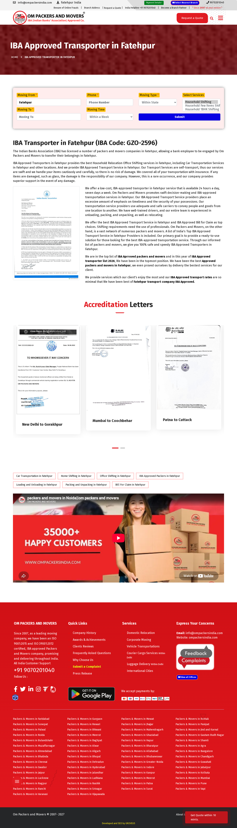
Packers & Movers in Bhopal (84, 756)
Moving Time (96, 109)
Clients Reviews (83, 646)
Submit (180, 117)
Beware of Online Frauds (66, 7)
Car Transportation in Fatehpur (34, 476)
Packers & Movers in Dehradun (85, 761)
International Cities (140, 671)
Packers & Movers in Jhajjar (137, 724)
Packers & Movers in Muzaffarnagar (34, 745)
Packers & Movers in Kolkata (193, 772)
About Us (181, 814)
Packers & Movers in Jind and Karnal (197, 729)
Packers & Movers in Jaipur (29, 772)
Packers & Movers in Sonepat (30, 724)
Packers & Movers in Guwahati (193, 761)
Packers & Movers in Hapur (137, 740)
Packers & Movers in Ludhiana (85, 778)
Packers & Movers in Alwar (83, 745)
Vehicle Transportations (143, 646)
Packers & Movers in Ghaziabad (139, 735)
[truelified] (46, 690)
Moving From (27, 95)
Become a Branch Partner (173, 7)
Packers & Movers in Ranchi (29, 788)
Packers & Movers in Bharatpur (139, 745)
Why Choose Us (83, 660)
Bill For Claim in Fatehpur (130, 484)
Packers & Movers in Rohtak (192, 718)
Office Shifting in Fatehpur (115, 476)
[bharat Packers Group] (54, 690)
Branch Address (92, 7)
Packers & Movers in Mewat (137, 718)
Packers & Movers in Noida (29, 735)
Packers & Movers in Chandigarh (195, 756)
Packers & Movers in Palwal (29, 729)
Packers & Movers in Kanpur (138, 772)
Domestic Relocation (141, 633)
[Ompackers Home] (49, 17)
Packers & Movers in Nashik (83, 783)
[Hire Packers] (16, 698)
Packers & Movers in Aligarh (84, 751)
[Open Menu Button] (220, 18)
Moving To (25, 109)
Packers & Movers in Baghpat (84, 740)
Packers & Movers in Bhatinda (30, 756)
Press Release (82, 673)
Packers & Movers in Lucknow (30, 778)
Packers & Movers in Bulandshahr (33, 740)
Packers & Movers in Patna (137, 783)
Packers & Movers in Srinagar (84, 788)
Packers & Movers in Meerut (84, 735)
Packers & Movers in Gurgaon (84, 718)
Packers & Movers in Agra (191, 745)
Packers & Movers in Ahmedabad (32, 751)
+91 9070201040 (34, 670)
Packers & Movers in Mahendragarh (142, 729)
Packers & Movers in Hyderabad (86, 767)
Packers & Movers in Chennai (30, 761)
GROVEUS (130, 823)
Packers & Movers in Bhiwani (84, 729)
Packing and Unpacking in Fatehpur (86, 484)
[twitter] (23, 690)
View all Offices (188, 677)
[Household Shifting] (201, 102)
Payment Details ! (154, 2)
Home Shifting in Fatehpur (76, 476)
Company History (84, 633)
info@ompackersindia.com (204, 633)
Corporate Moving (139, 639)
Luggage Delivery (145, 664)
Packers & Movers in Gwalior (30, 767)
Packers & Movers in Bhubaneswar (141, 756)
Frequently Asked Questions (92, 653)
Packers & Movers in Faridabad (31, 718)
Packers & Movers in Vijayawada (86, 794)
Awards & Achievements (89, 639)
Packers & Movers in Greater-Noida (142, 761)
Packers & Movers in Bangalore (194, 751)
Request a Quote (112, 8)
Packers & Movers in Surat (137, 788)
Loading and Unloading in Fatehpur (36, 484)
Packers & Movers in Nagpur (30, 783)
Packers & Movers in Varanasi (30, 794)
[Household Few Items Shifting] (201, 106)
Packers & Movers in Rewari (83, 724)
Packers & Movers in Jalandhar (85, 772)
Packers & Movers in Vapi (190, 788)
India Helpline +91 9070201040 (140, 7)
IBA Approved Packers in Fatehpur (159, 476)
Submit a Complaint (87, 666)
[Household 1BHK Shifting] (201, 109)
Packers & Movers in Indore (137, 767)
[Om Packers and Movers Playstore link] (91, 693)
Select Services (193, 95)
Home (14, 57)
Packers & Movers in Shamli (192, 740)
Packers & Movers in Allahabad (139, 751)
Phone (92, 95)
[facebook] (15, 690)
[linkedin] (30, 690)
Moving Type (149, 95)
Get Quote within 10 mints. (203, 817)
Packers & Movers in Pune (191, 783)
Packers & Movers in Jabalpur (193, 767)
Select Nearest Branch (186, 2)
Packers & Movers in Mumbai (193, 778)
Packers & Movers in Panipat (192, 724)
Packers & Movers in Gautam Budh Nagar (200, 735)
